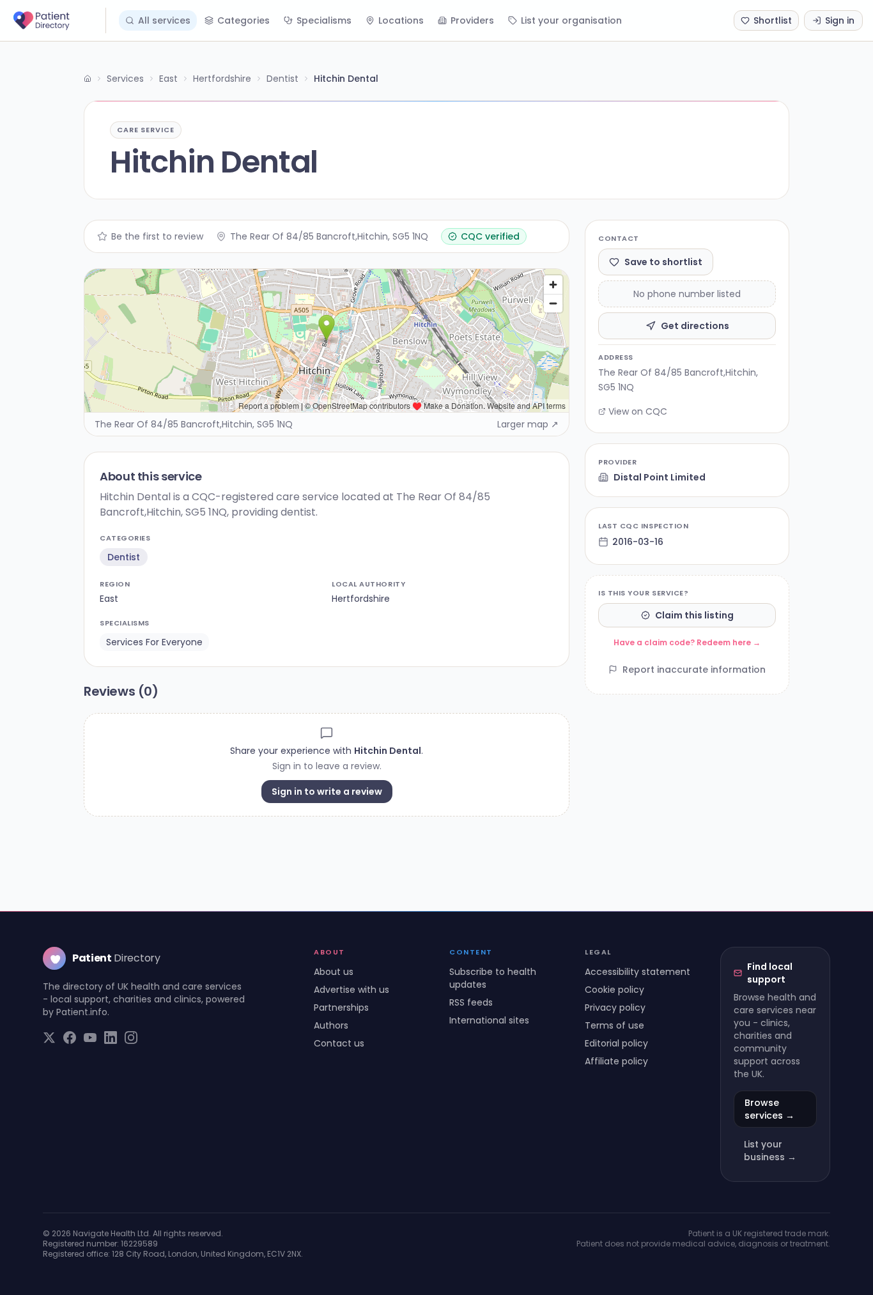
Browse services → (769, 1109)
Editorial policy (616, 1043)
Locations (401, 20)
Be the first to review (157, 236)
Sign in (839, 20)
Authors (331, 1025)
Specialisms (324, 20)
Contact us (339, 1043)
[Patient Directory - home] (58, 20)
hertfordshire (361, 598)
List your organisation (571, 20)
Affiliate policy (616, 1061)
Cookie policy (614, 989)
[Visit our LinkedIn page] (110, 1037)
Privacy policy (615, 1007)
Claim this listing (694, 615)
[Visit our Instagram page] (131, 1037)
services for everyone (154, 642)
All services (164, 20)
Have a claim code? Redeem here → (687, 642)
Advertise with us (351, 989)
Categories (243, 20)
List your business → (770, 1150)
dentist (123, 557)
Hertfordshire (222, 78)
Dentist (282, 78)
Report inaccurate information (694, 669)
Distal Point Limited (660, 477)
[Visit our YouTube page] (90, 1037)
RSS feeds (471, 1002)
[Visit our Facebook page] (69, 1037)
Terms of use (614, 1025)
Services (125, 78)
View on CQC (637, 411)
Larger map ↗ (528, 424)
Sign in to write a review (327, 791)
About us (333, 971)
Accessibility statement (637, 971)
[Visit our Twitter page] (49, 1037)
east (109, 598)
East (168, 78)
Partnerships (341, 1007)
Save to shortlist (663, 262)
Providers (472, 20)
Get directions (695, 325)
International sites (489, 1020)
